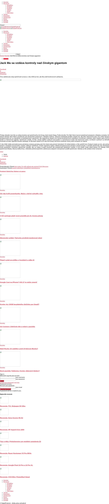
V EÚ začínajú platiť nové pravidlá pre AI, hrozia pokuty (21, 216)
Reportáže (6, 16)
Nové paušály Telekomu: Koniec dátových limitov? (20, 371)
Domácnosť (6, 17)
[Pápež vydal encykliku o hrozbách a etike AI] (10, 255)
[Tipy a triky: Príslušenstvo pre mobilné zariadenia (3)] (4, 438)
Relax (5, 19)
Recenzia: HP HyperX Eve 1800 (12, 430)
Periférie (9, 8)
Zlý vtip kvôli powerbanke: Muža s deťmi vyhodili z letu (21, 194)
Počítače (9, 6)
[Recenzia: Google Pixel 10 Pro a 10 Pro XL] (4, 462)
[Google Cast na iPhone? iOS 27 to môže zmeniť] (10, 277)
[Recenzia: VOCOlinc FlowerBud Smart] (4, 473)
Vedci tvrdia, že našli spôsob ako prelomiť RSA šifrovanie (31, 166)
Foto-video (10, 13)
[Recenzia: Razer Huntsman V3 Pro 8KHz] (4, 450)
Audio (8, 11)
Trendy (5, 14)
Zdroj (1, 151)
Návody (5, 20)
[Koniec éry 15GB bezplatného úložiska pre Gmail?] (10, 299)
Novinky (5, 2)
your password (20, 379)
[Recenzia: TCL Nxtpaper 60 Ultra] (4, 402)
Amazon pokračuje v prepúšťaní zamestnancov (26, 168)
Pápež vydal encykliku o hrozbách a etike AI (17, 260)
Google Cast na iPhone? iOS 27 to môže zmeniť (18, 282)
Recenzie (6, 3)
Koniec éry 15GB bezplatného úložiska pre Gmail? (19, 304)
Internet (5, 156)
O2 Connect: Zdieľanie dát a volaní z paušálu (17, 326)
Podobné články (5, 171)
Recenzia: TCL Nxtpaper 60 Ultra (12, 406)
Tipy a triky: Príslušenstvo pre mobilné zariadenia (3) (20, 441)
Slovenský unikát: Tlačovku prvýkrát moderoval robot (21, 238)
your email (19, 387)
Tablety (9, 10)
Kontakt (5, 22)
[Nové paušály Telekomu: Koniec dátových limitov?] (10, 366)
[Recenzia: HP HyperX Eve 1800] (4, 426)
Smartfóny (10, 5)
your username (20, 377)
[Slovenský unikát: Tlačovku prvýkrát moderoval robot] (10, 233)
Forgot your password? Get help (9, 382)
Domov (2, 56)
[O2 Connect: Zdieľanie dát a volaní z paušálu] (10, 321)
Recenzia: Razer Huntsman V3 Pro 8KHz (15, 453)
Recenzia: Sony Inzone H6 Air (11, 418)
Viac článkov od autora (18, 171)
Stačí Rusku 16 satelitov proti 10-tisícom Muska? (19, 349)
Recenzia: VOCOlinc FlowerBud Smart (15, 477)
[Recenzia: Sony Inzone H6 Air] (4, 414)
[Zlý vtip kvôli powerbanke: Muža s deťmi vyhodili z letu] (10, 188)
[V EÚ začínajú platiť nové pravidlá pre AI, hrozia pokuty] (10, 211)
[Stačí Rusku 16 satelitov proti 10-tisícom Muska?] (10, 344)
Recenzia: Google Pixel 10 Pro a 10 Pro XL (16, 465)
